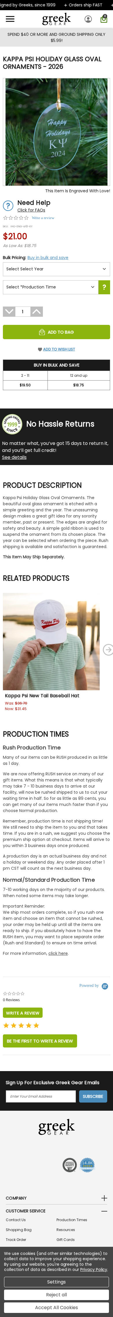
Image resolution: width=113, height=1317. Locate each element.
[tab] (23, 1013)
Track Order (16, 1239)
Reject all (56, 1294)
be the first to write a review (40, 1041)
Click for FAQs (31, 210)
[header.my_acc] (89, 19)
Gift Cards (66, 1239)
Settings (56, 1282)
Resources (66, 1229)
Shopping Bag (19, 1229)
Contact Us (16, 1219)
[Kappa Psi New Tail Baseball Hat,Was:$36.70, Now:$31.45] (51, 641)
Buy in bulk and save (48, 257)
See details (14, 457)
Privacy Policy (93, 1269)
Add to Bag (61, 332)
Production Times (72, 1219)
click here (58, 953)
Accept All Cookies (56, 1307)
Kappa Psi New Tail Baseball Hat (42, 695)
